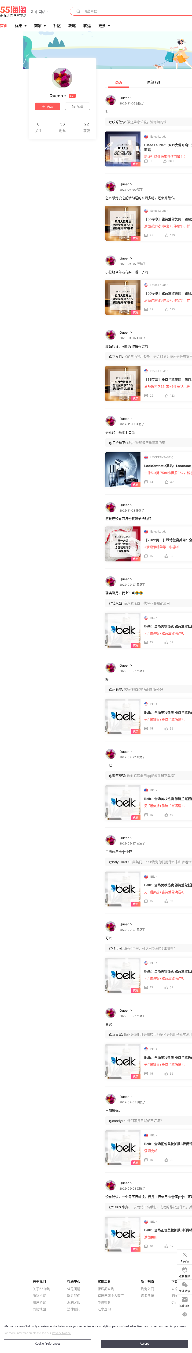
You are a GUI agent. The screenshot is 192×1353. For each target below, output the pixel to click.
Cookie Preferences (47, 1344)
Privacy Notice (61, 1333)
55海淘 (13, 11)
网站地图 (39, 1309)
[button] (40, 11)
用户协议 (39, 1302)
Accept (144, 1344)
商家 (38, 25)
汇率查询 (104, 1309)
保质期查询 (106, 1289)
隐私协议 (39, 1296)
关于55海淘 (41, 1289)
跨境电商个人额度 (111, 1296)
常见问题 (73, 1289)
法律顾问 (73, 1309)
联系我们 (73, 1296)
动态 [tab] (118, 82)
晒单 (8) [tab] (153, 82)
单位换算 (104, 1302)
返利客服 (73, 1302)
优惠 (18, 25)
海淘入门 (147, 1289)
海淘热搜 (147, 1296)
